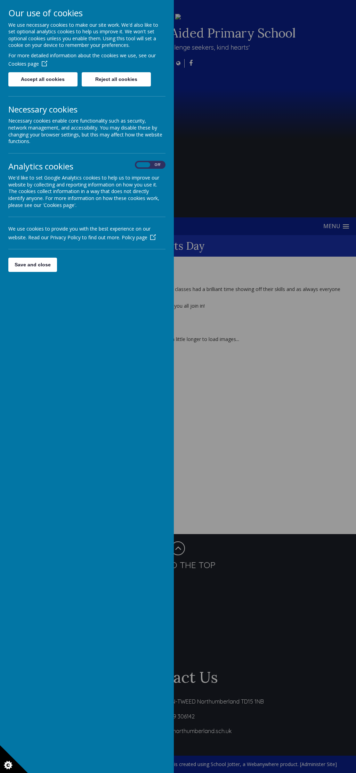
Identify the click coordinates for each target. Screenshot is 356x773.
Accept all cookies (43, 79)
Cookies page (23, 63)
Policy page (134, 237)
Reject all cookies (116, 79)
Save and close (33, 264)
